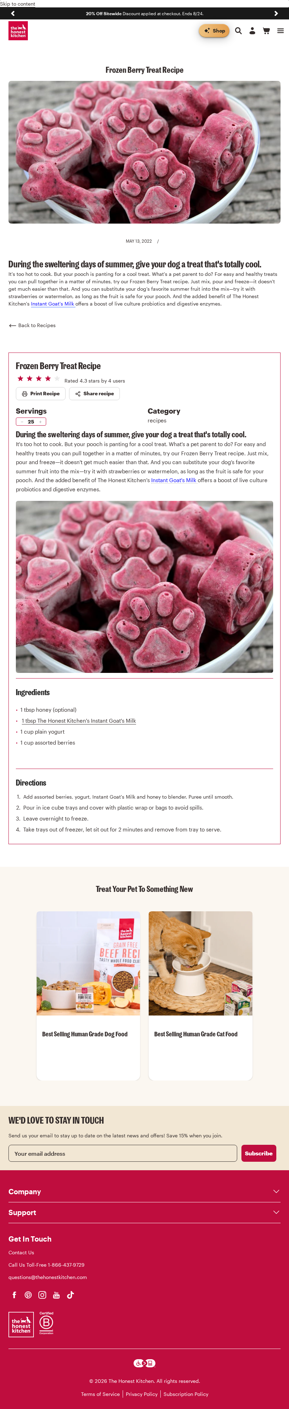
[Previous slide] (12, 13)
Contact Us (21, 1252)
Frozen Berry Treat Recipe (58, 365)
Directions (31, 782)
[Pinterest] (28, 1295)
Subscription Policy (186, 1394)
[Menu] (280, 30)
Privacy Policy (142, 1394)
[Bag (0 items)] (266, 30)
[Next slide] (276, 13)
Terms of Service (100, 1394)
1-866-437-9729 (66, 1265)
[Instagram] (42, 1295)
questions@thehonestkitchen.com (47, 1277)
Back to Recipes (37, 325)
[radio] (20, 378)
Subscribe (259, 1153)
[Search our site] (238, 30)
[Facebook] (14, 1295)
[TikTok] (70, 1295)
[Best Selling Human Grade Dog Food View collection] (88, 963)
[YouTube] (56, 1295)
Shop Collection (88, 1080)
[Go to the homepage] (18, 31)
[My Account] (252, 30)
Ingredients (33, 692)
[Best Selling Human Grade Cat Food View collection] (200, 963)
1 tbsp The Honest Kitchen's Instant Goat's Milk (79, 720)
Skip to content (17, 4)
